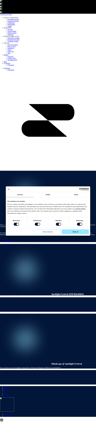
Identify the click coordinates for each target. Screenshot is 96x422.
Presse (9, 50)
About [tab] (76, 194)
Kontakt (6, 388)
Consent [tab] (20, 194)
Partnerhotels (11, 24)
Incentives (11, 34)
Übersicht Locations (13, 38)
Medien (6, 55)
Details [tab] (48, 194)
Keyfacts (10, 29)
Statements (11, 48)
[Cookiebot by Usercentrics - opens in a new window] (80, 189)
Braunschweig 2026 (13, 39)
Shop (5, 61)
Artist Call (11, 51)
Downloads (7, 395)
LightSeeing (11, 23)
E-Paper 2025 (12, 58)
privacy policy (81, 208)
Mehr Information (7, 241)
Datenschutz (7, 414)
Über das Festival (13, 45)
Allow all (75, 232)
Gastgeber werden (13, 41)
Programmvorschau (13, 19)
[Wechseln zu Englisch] (52, 65)
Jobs (9, 53)
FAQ (5, 393)
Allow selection (48, 232)
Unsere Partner (12, 31)
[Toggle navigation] (48, 168)
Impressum (7, 416)
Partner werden (12, 33)
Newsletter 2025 (12, 60)
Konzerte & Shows (13, 21)
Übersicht (10, 56)
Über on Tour (12, 46)
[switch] (37, 224)
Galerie (10, 26)
